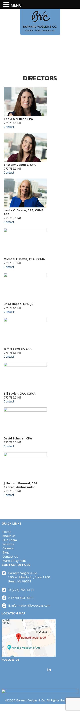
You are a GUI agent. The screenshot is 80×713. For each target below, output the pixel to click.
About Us (9, 536)
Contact (9, 127)
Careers (8, 548)
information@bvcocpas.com (30, 605)
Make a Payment (14, 560)
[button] (7, 4)
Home (6, 532)
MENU (16, 5)
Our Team (9, 540)
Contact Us (10, 556)
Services (8, 544)
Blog (5, 552)
